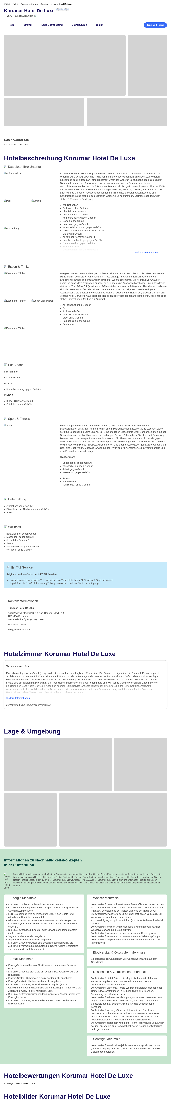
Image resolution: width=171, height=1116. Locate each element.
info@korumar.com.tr (19, 629)
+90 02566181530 (17, 624)
